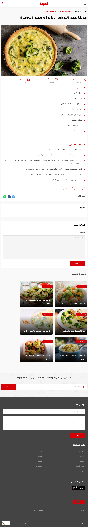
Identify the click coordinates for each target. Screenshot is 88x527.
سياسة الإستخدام (37, 510)
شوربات (81, 451)
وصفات (76, 12)
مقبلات (82, 461)
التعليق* (82, 232)
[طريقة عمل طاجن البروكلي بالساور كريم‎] (71, 349)
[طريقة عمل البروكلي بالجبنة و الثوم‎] (36, 322)
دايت (40, 471)
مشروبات (39, 466)
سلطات (81, 456)
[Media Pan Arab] (6, 523)
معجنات (39, 456)
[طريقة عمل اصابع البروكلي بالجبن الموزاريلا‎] (36, 294)
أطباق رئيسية (80, 466)
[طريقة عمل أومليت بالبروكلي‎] (71, 322)
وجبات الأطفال (78, 189)
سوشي (81, 471)
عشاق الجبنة (38, 451)
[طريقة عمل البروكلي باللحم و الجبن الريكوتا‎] (36, 349)
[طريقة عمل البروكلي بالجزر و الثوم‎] (71, 294)
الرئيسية (84, 12)
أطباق (47, 286)
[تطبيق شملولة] (44, 488)
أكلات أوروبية (47, 314)
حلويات (40, 461)
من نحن (83, 510)
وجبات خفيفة (65, 189)
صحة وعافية (81, 286)
